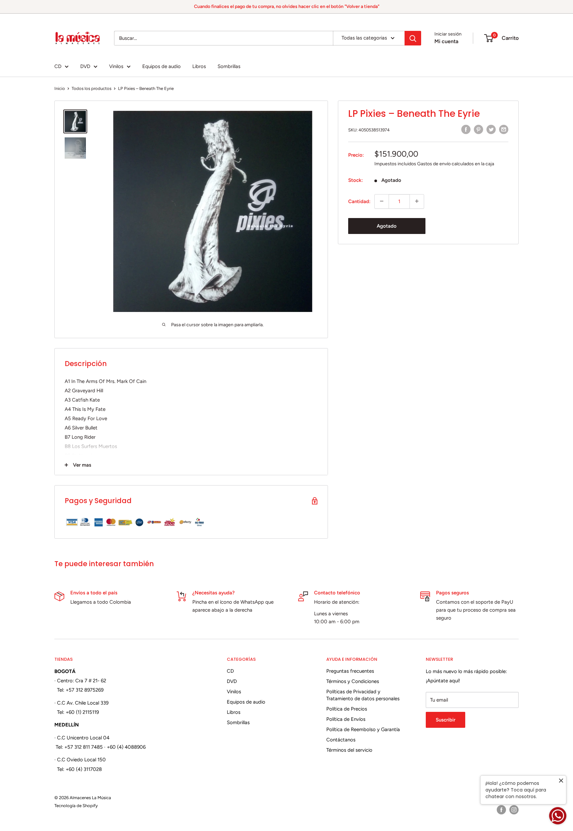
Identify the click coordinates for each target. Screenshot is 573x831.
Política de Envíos (345, 719)
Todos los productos (91, 88)
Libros (199, 66)
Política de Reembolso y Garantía (363, 729)
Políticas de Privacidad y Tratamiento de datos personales (363, 695)
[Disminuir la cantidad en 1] (382, 201)
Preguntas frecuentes (350, 671)
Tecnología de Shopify (76, 805)
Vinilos (116, 66)
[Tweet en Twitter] (491, 129)
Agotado (387, 226)
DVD (85, 66)
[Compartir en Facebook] (466, 129)
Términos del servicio (349, 750)
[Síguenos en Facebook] (501, 809)
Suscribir (445, 720)
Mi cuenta (446, 41)
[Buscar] (413, 38)
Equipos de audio (161, 66)
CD (57, 66)
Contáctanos (340, 740)
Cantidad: (359, 201)
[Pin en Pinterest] (478, 129)
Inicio (59, 88)
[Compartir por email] (503, 129)
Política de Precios (346, 709)
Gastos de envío (434, 163)
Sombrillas (229, 66)
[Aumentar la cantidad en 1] (417, 201)
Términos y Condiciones (352, 681)
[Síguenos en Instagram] (514, 809)
